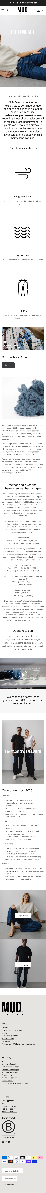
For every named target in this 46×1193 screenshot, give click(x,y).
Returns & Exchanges (10, 1070)
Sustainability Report (10, 1036)
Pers (4, 1103)
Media (4, 1033)
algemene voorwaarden (11, 1078)
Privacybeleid (7, 1075)
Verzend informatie (9, 1064)
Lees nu (8, 365)
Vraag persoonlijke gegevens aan (15, 1083)
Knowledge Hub (8, 1039)
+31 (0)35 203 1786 (9, 1109)
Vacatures (6, 1041)
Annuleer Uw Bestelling (11, 1072)
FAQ (3, 1061)
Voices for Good (15, 871)
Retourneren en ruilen (10, 1067)
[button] (23, 675)
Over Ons (5, 1027)
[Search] (8, 10)
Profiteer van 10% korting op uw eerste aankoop (20, 1044)
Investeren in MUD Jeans (12, 1030)
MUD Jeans (10, 1184)
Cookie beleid (7, 1081)
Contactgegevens (9, 1106)
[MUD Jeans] (23, 10)
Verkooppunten (8, 1101)
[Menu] (2, 10)
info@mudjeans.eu (9, 1112)
